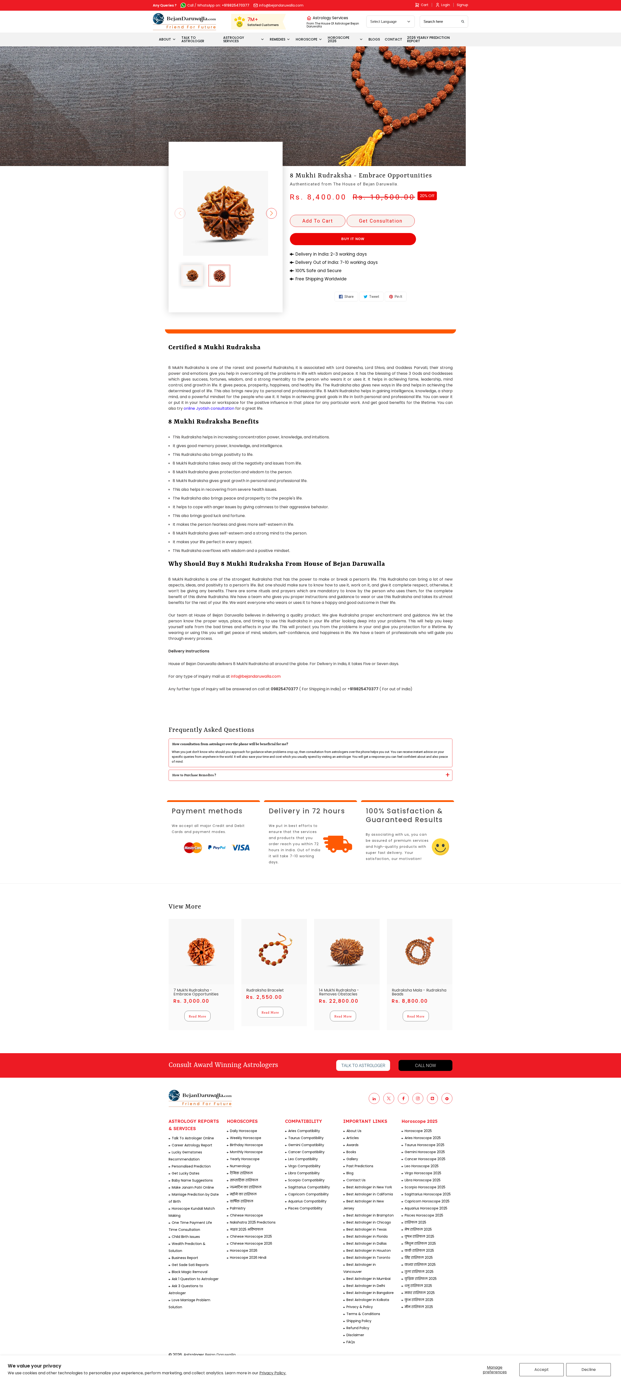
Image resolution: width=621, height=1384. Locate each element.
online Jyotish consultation (209, 408)
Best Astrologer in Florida (367, 1236)
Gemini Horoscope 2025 (425, 1152)
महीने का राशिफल (243, 1194)
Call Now (425, 1065)
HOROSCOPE (306, 39)
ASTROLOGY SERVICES (233, 39)
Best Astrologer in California (369, 1194)
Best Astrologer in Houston (368, 1250)
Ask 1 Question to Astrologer (195, 1278)
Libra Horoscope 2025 (423, 1180)
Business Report (185, 1257)
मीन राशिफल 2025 (419, 1306)
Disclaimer (355, 1335)
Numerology (240, 1166)
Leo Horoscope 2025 (422, 1166)
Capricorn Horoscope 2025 (427, 1201)
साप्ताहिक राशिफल (244, 1180)
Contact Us (356, 1180)
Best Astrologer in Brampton (370, 1215)
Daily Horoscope (243, 1130)
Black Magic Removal (189, 1271)
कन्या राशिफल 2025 (420, 1264)
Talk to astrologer (363, 1065)
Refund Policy (357, 1328)
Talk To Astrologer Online (193, 1138)
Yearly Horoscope (245, 1159)
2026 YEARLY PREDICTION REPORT (428, 39)
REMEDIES (277, 39)
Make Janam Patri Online (193, 1187)
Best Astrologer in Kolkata (367, 1299)
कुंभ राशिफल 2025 (419, 1299)
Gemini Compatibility (306, 1144)
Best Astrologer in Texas (366, 1229)
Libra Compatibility (304, 1173)
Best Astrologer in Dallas (366, 1243)
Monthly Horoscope (246, 1152)
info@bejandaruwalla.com (256, 676)
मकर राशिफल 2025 (420, 1292)
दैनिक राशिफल (241, 1173)
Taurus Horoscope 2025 (424, 1144)
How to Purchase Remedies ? (194, 775)
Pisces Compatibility (305, 1208)
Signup (462, 5)
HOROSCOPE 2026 (338, 39)
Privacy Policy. (272, 1373)
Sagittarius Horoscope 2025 (428, 1194)
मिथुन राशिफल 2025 (420, 1243)
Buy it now (352, 239)
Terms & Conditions (363, 1313)
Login (445, 4)
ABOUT (165, 39)
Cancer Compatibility (306, 1152)
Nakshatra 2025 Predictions (253, 1222)
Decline (588, 1369)
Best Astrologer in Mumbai (368, 1278)
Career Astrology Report (192, 1145)
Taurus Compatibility (306, 1137)
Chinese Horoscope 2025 (251, 1236)
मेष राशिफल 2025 (418, 1229)
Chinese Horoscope (246, 1215)
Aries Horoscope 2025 (423, 1137)
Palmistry (237, 1208)
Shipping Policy (358, 1320)
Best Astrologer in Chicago (368, 1222)
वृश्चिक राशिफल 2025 (421, 1278)
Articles (352, 1137)
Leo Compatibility (303, 1159)
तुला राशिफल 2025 (419, 1271)
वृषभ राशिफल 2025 (419, 1236)
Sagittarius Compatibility (309, 1187)
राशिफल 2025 (415, 1222)
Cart (424, 4)
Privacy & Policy (359, 1306)
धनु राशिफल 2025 (418, 1285)
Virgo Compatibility (304, 1166)
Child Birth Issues (186, 1236)
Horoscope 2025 (418, 1130)
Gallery (352, 1159)
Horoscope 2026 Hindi (248, 1257)
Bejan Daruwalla (220, 1355)
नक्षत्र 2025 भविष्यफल (246, 1229)
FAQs (350, 1342)
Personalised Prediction (191, 1166)
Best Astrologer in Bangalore (370, 1292)
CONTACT (393, 39)
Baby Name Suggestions (192, 1180)
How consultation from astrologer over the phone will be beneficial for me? (230, 744)
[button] (277, 213)
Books (351, 1152)
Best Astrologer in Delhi (365, 1285)
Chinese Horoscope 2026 (251, 1243)
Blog (349, 1173)
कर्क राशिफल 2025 (419, 1250)
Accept (541, 1369)
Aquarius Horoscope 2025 (426, 1208)
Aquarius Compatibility (307, 1201)
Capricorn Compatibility (308, 1194)
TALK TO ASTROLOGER (192, 39)
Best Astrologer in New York (369, 1187)
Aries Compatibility (304, 1130)
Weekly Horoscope (245, 1137)
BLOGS (374, 39)
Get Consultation (380, 221)
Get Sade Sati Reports (190, 1264)
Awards (352, 1144)
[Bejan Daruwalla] (184, 21)
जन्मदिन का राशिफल (245, 1187)
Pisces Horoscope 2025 (424, 1215)
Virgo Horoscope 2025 (423, 1173)
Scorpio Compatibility (306, 1180)
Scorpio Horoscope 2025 (425, 1187)
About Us (353, 1130)
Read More (197, 1016)
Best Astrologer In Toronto (368, 1257)
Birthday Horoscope (246, 1144)
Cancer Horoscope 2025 (425, 1159)
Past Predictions (359, 1166)
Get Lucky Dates (185, 1173)
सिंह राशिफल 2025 (419, 1257)
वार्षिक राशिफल (241, 1201)
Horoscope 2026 (243, 1250)
